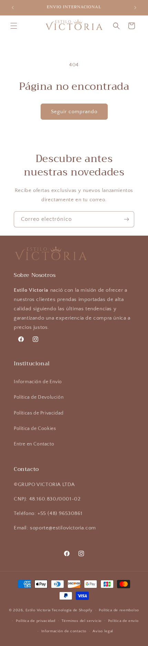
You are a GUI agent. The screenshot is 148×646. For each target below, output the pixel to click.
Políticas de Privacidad (39, 413)
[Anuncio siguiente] (135, 7)
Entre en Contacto (34, 444)
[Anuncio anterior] (12, 7)
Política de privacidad (35, 621)
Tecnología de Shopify (72, 610)
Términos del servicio (82, 621)
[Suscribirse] (126, 219)
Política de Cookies (35, 428)
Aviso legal (103, 631)
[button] (13, 25)
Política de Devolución (39, 397)
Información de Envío (38, 382)
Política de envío (123, 621)
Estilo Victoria (38, 610)
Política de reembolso (119, 610)
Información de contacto (63, 631)
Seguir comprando (74, 112)
